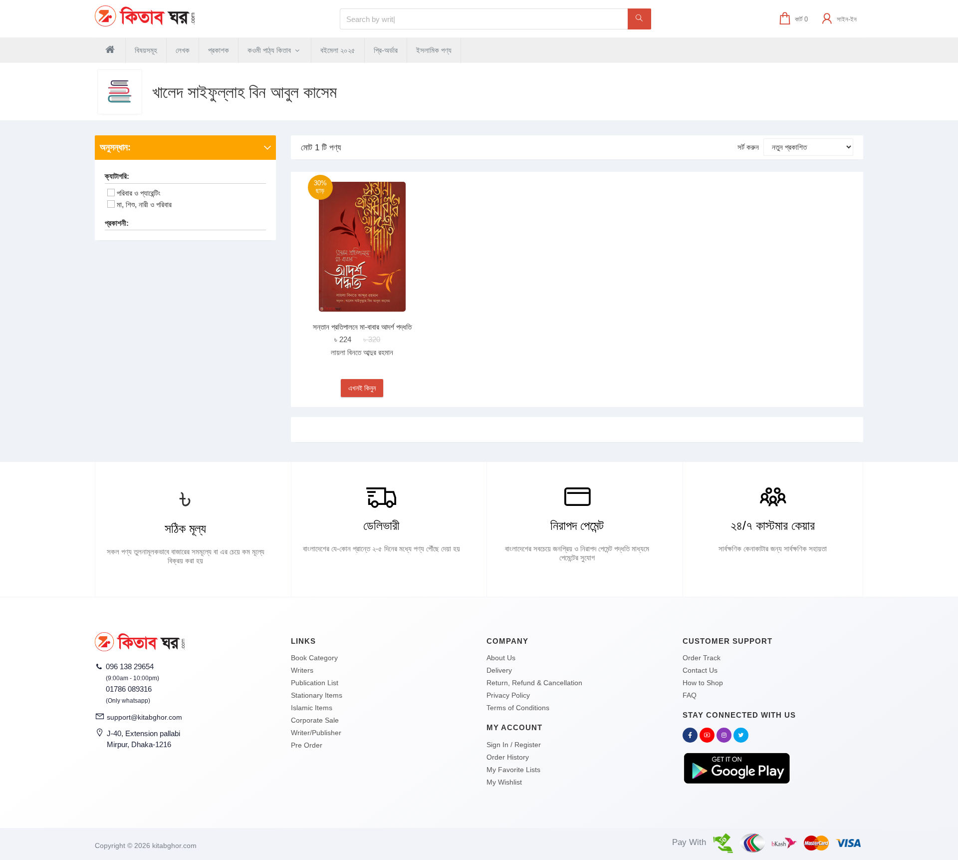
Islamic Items (311, 708)
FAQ (690, 695)
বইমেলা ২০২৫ (337, 50)
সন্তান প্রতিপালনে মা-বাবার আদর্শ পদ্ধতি (362, 327)
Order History (507, 757)
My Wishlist (504, 782)
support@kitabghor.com (144, 717)
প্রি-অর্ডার (386, 50)
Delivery (499, 670)
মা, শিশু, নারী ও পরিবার (144, 204)
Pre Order (306, 745)
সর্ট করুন (748, 147)
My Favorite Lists (513, 770)
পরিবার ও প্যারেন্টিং (139, 193)
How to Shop (703, 683)
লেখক (183, 50)
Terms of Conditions (517, 708)
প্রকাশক (218, 50)
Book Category (314, 658)
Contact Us (700, 670)
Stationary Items (316, 695)
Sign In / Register (513, 745)
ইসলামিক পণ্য (434, 50)
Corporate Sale (315, 720)
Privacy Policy (508, 695)
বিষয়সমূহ (146, 50)
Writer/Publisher (316, 733)
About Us (500, 658)
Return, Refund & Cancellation (534, 683)
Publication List (314, 683)
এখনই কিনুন (362, 388)
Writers (302, 670)
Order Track (701, 658)
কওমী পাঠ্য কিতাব (270, 50)
